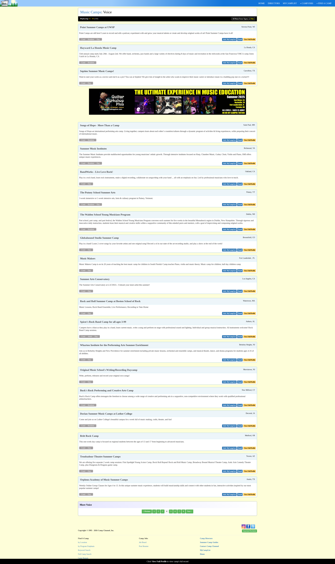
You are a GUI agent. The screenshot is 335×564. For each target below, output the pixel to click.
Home (202, 554)
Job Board (142, 542)
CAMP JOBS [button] (307, 3)
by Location (82, 542)
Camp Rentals (83, 558)
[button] (240, 39)
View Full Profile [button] (249, 39)
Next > (189, 511)
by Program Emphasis (86, 546)
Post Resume (143, 546)
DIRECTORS (274, 3)
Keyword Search (84, 550)
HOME (261, 3)
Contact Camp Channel (209, 546)
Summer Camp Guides (209, 542)
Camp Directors (206, 538)
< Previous (146, 511)
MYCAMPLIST (290, 3)
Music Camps (90, 12)
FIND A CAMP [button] (324, 3)
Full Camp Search (84, 554)
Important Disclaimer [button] (249, 531)
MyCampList (205, 550)
